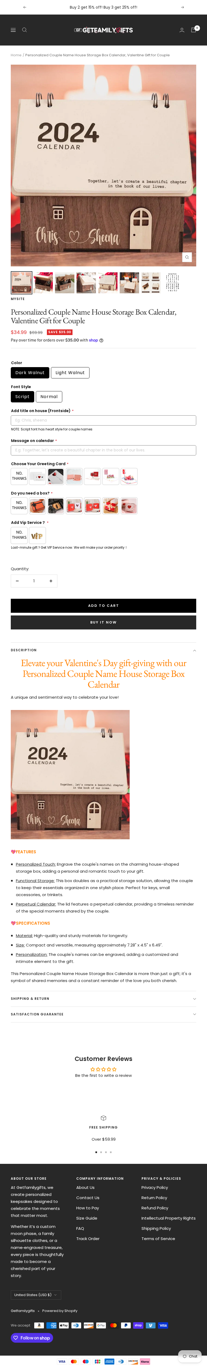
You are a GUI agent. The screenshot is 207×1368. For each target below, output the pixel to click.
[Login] (182, 30)
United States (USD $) (32, 1294)
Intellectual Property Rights (169, 1218)
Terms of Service (158, 1238)
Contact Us (87, 1197)
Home (16, 55)
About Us (85, 1187)
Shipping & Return (30, 998)
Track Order (87, 1238)
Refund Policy (155, 1208)
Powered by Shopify (59, 1310)
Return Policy (154, 1197)
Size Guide (86, 1218)
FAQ (80, 1228)
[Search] (24, 29)
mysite (18, 299)
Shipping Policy (156, 1228)
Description (24, 650)
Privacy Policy (155, 1187)
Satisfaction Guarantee (37, 1014)
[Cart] (193, 29)
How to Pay (87, 1208)
